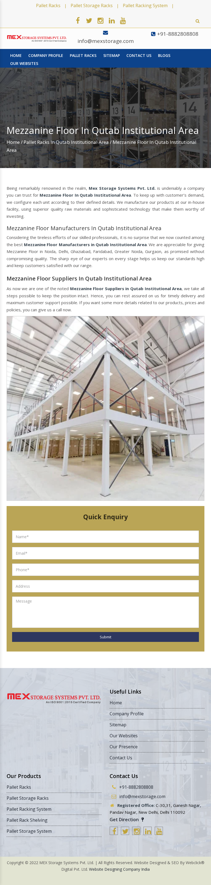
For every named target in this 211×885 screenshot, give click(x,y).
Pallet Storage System (29, 831)
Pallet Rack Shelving (27, 820)
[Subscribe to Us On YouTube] (123, 20)
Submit (105, 636)
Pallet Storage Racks (92, 5)
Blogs (164, 55)
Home (13, 142)
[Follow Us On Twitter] (89, 20)
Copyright (15, 862)
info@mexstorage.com (105, 41)
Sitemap (111, 55)
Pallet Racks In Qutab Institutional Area (66, 142)
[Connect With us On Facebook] (78, 20)
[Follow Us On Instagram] (100, 20)
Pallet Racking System (145, 5)
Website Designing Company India (119, 869)
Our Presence (124, 747)
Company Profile (45, 55)
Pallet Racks (48, 5)
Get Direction (125, 820)
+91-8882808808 (177, 33)
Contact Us (138, 55)
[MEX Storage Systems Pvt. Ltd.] (37, 38)
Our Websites (24, 63)
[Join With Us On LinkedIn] (111, 20)
